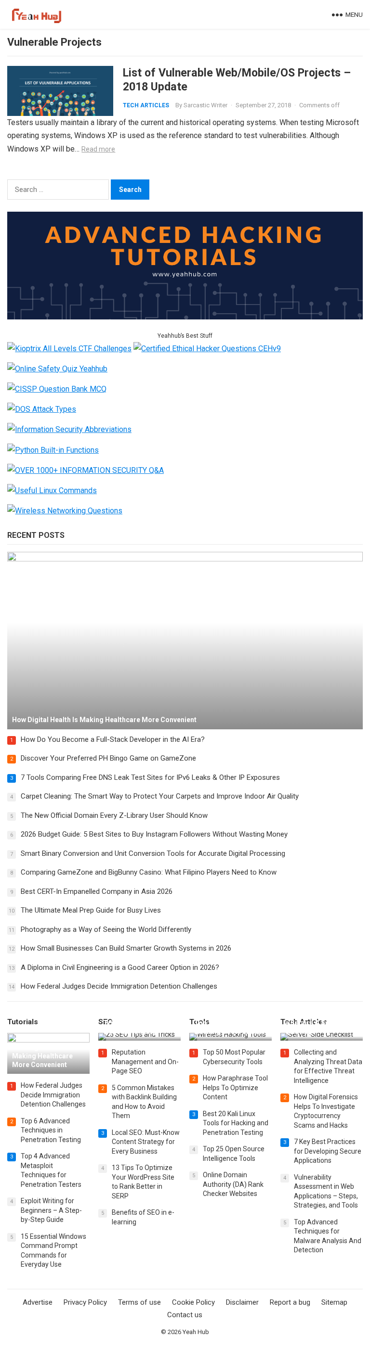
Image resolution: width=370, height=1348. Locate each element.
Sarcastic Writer (205, 105)
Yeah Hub (196, 1331)
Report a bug (290, 1302)
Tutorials (22, 1021)
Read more (98, 149)
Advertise (38, 1302)
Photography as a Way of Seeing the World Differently (106, 929)
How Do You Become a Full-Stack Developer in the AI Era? (113, 739)
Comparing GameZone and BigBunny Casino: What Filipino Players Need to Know (149, 872)
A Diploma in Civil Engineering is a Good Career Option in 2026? (120, 967)
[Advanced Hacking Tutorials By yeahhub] (184, 316)
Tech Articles (146, 105)
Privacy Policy (85, 1302)
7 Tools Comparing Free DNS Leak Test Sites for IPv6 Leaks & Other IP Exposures (150, 777)
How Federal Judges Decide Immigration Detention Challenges (119, 986)
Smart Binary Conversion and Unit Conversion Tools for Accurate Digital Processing (153, 853)
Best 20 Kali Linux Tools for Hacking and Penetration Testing (235, 1123)
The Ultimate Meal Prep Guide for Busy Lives (91, 910)
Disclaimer (242, 1302)
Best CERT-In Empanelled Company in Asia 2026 (96, 891)
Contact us (184, 1314)
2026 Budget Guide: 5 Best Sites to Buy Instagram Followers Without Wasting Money (154, 834)
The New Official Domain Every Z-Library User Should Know (114, 815)
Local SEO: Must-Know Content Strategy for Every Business (146, 1142)
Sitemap (334, 1302)
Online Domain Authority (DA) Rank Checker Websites (233, 1184)
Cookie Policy (193, 1302)
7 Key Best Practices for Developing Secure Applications (327, 1151)
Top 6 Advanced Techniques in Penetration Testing (51, 1130)
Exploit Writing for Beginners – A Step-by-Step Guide (51, 1210)
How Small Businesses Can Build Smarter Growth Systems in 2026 (126, 948)
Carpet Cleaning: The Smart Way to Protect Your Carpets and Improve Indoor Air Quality (160, 796)
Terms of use (139, 1302)
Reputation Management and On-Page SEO (145, 1061)
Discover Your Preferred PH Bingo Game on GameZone (108, 758)
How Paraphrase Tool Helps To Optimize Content (235, 1087)
